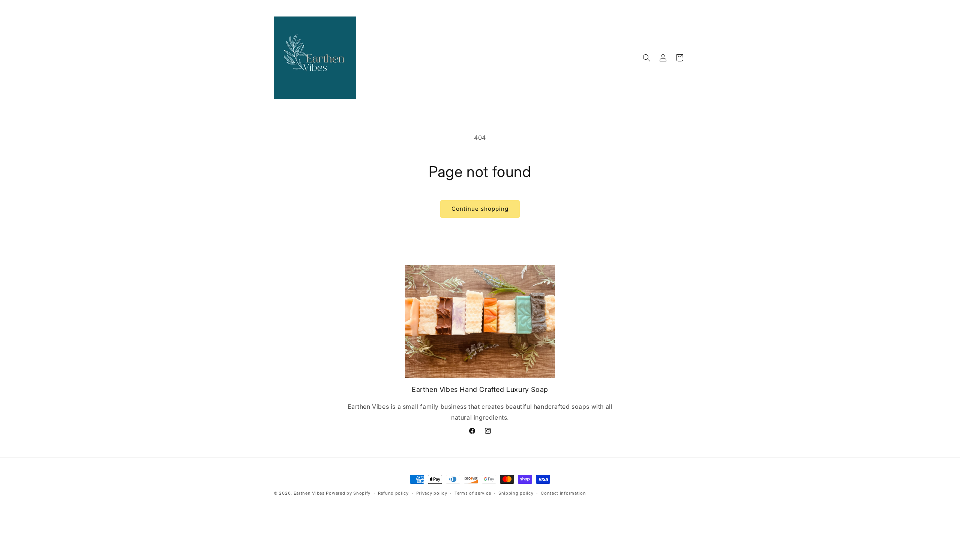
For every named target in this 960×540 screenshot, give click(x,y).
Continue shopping (480, 208)
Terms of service (472, 493)
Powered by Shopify (348, 493)
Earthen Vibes (309, 493)
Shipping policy (516, 493)
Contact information (563, 493)
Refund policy (393, 493)
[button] (646, 58)
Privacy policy (431, 493)
